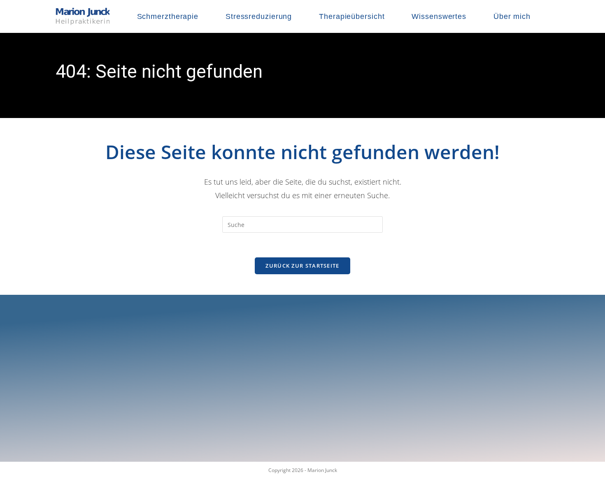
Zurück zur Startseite (302, 265)
